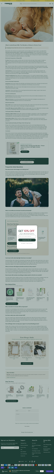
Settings (37, 471)
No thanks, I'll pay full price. (27, 243)
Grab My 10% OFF (27, 240)
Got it (42, 471)
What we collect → (15, 471)
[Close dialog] (36, 226)
